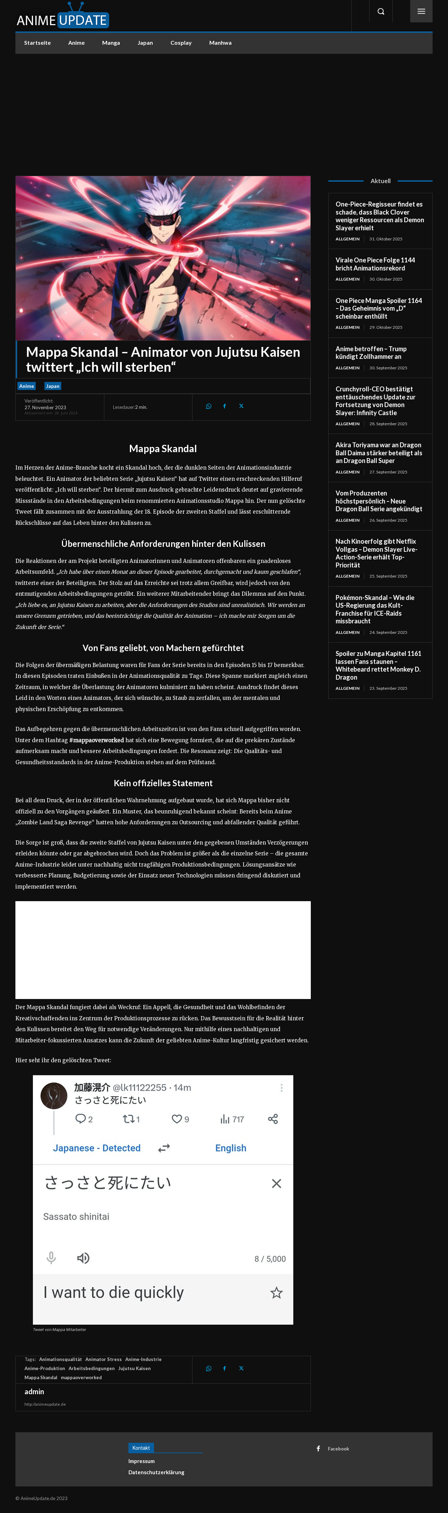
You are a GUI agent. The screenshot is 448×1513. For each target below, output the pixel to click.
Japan (52, 386)
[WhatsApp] (208, 406)
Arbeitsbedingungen (92, 1368)
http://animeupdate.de (45, 1404)
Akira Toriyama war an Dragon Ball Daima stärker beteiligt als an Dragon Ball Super (379, 452)
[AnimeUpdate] (63, 15)
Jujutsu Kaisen (134, 1368)
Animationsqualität (60, 1359)
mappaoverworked (81, 1377)
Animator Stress (103, 1359)
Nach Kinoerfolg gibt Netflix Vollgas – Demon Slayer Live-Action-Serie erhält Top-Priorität (377, 553)
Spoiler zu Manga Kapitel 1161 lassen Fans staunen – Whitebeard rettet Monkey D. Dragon (378, 665)
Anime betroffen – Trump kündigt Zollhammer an (371, 353)
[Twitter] (240, 406)
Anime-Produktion (44, 1368)
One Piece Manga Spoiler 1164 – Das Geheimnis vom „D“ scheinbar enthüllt (379, 308)
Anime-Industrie (143, 1359)
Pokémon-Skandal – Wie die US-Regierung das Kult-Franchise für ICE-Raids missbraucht (375, 609)
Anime (26, 386)
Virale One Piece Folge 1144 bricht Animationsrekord (375, 264)
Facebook (338, 1449)
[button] (381, 11)
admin (34, 1391)
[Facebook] (224, 406)
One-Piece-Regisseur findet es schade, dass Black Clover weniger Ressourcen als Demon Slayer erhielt (380, 216)
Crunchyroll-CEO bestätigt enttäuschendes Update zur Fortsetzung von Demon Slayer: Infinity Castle (375, 401)
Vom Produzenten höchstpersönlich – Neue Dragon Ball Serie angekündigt (379, 501)
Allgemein (347, 238)
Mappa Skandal (40, 1377)
